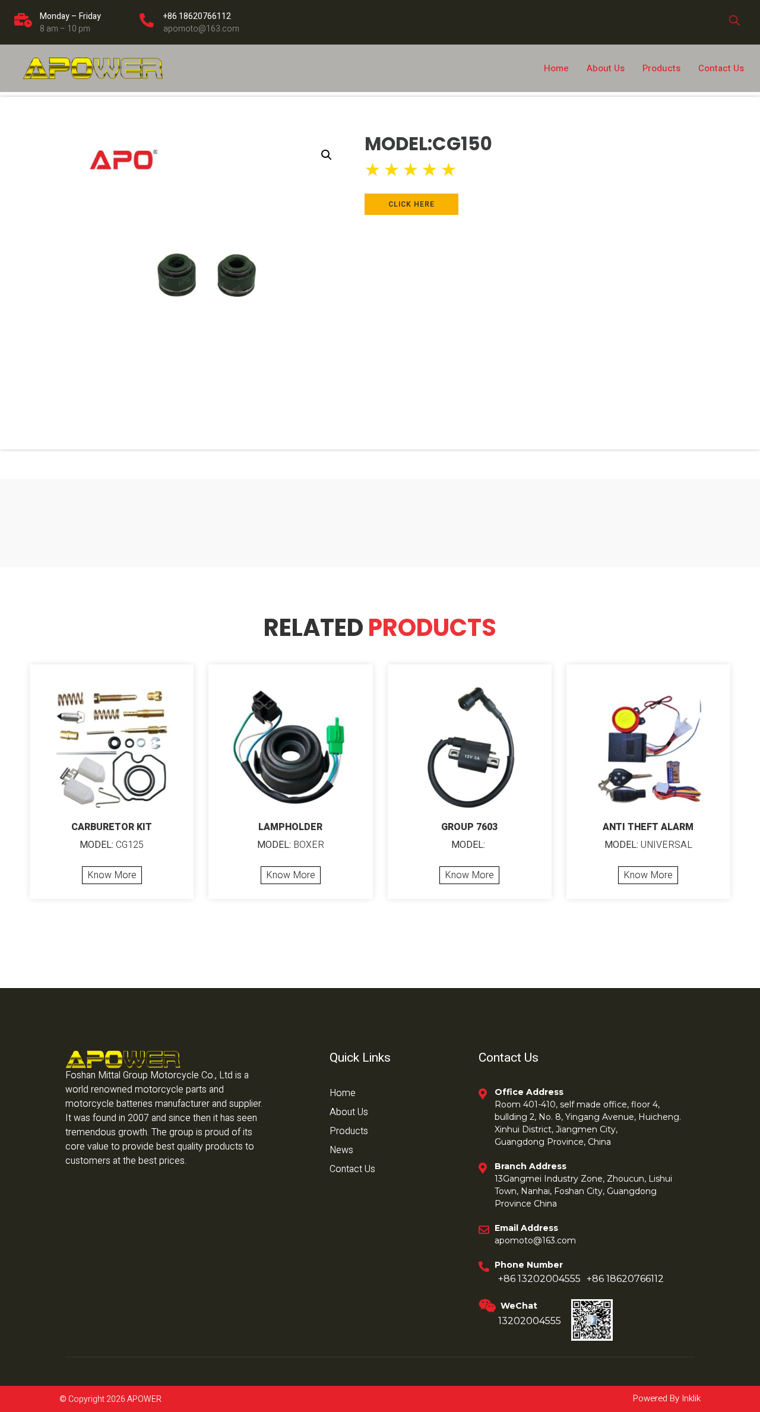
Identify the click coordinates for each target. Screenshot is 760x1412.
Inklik (690, 1398)
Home (556, 68)
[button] (326, 155)
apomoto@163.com (201, 29)
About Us (606, 68)
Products (661, 68)
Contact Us (721, 68)
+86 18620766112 (197, 16)
